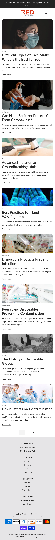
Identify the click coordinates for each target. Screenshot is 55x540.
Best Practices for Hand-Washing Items (21, 214)
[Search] (46, 13)
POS (17, 537)
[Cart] (52, 13)
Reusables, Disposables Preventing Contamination (23, 311)
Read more (6, 75)
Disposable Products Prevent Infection (25, 261)
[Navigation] (3, 13)
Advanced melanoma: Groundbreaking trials (19, 164)
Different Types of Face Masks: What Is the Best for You (26, 57)
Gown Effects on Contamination (27, 409)
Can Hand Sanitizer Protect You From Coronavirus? (27, 117)
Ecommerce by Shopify (31, 537)
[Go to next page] (33, 432)
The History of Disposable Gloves (22, 361)
